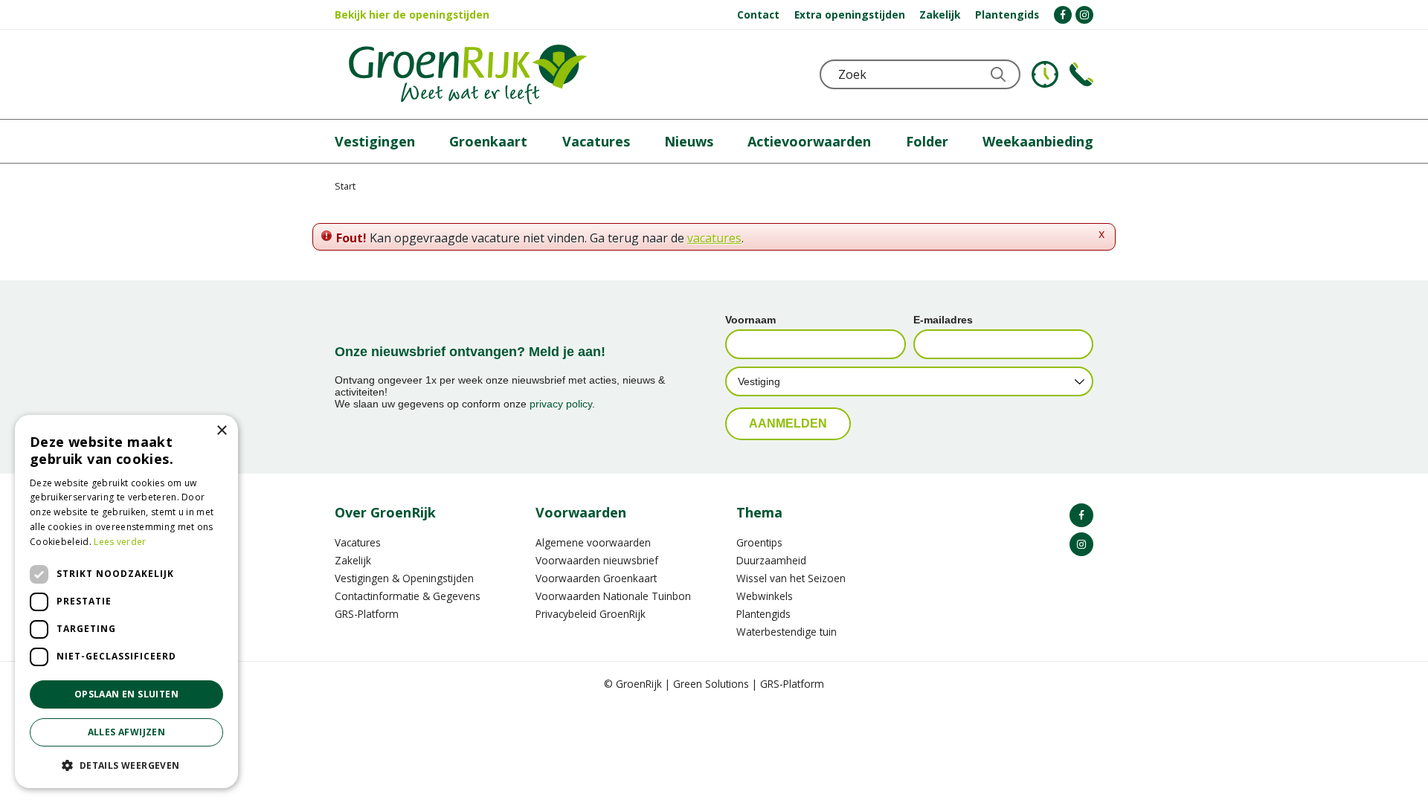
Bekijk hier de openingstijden (412, 14)
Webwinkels (764, 596)
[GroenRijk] (468, 74)
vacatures (714, 238)
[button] (126, 764)
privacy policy (561, 404)
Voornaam (750, 320)
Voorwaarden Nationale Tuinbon (613, 596)
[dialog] (126, 601)
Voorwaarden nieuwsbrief (597, 560)
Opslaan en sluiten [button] (126, 694)
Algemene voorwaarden (593, 542)
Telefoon (1081, 74)
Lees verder (120, 541)
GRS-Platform (367, 614)
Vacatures (358, 542)
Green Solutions (711, 684)
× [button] (221, 430)
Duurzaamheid (771, 560)
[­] (1063, 15)
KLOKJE (1045, 74)
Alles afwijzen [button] (127, 732)
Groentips (759, 542)
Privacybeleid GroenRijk (591, 614)
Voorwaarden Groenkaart (596, 578)
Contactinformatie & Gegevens (407, 596)
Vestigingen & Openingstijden (404, 578)
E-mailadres (943, 320)
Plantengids (763, 614)
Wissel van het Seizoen (791, 578)
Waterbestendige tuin (786, 632)
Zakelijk (353, 560)
